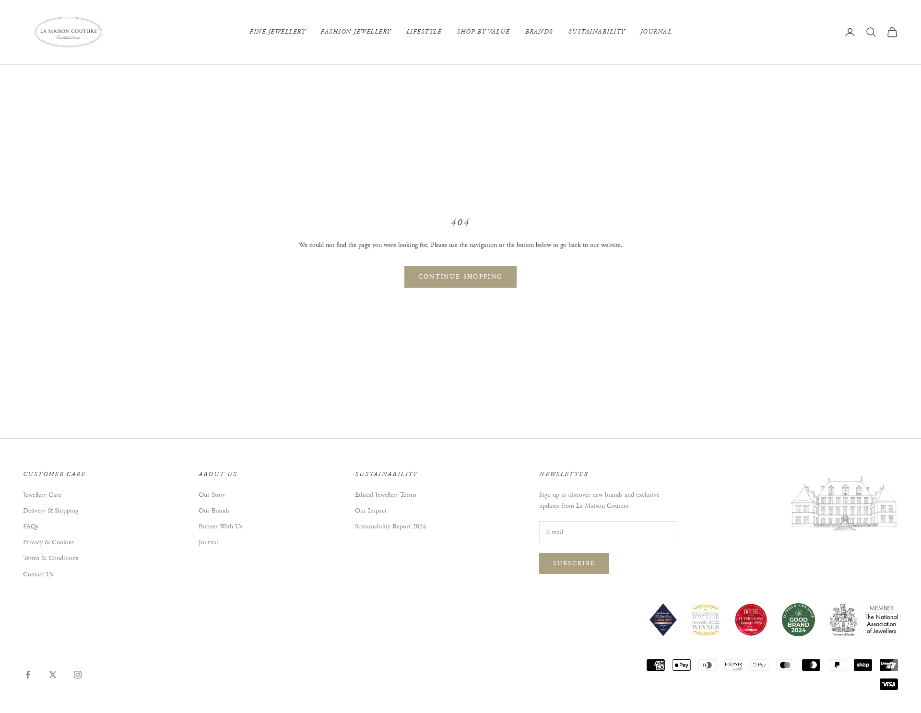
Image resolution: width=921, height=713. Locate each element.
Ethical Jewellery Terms (385, 495)
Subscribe (574, 564)
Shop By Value (483, 32)
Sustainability (596, 32)
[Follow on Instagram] (78, 674)
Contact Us (38, 574)
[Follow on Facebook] (28, 674)
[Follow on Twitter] (53, 674)
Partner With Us (220, 526)
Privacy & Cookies (48, 542)
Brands (539, 32)
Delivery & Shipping (50, 510)
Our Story (212, 495)
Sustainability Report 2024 (390, 526)
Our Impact (371, 510)
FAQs (30, 526)
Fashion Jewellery (355, 32)
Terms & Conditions (50, 558)
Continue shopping (460, 277)
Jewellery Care (42, 495)
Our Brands (214, 510)
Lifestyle (424, 32)
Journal (656, 32)
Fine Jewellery (277, 32)
